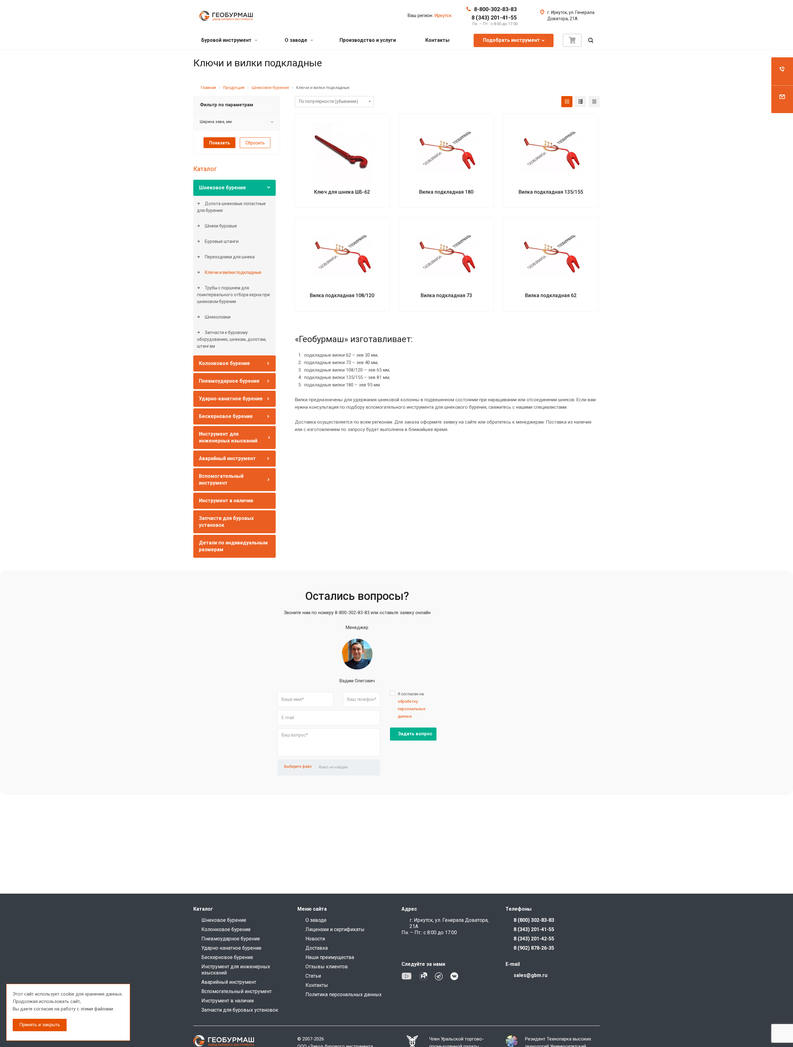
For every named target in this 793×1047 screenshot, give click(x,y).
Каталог (205, 169)
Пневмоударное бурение (229, 381)
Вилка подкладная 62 (550, 295)
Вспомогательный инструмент (236, 991)
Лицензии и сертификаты (335, 929)
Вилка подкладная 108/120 (342, 295)
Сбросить (255, 142)
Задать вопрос (415, 734)
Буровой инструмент (227, 40)
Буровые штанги (221, 241)
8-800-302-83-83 (495, 9)
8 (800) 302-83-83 (534, 920)
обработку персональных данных (411, 709)
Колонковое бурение (224, 363)
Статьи (313, 976)
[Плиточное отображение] (566, 101)
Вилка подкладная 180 (446, 192)
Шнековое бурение (222, 188)
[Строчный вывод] (580, 101)
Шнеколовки (217, 317)
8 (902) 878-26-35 (534, 948)
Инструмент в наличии (226, 501)
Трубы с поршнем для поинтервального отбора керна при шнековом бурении (233, 294)
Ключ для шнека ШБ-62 (342, 192)
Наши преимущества (329, 957)
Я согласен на (411, 705)
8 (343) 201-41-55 (494, 17)
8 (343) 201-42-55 (534, 939)
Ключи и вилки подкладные (232, 272)
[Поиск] (591, 40)
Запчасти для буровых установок (239, 1010)
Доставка (316, 948)
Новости (315, 939)
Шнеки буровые (220, 225)
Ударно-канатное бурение (231, 399)
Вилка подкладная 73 (446, 295)
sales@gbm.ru (530, 975)
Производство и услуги (368, 40)
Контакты (437, 40)
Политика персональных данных (343, 994)
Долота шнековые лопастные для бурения (231, 207)
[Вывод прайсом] (594, 101)
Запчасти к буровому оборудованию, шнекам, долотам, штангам (231, 339)
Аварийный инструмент (227, 458)
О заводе (297, 40)
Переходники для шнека (229, 256)
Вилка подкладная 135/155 (551, 192)
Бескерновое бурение (226, 416)
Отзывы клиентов (326, 967)
